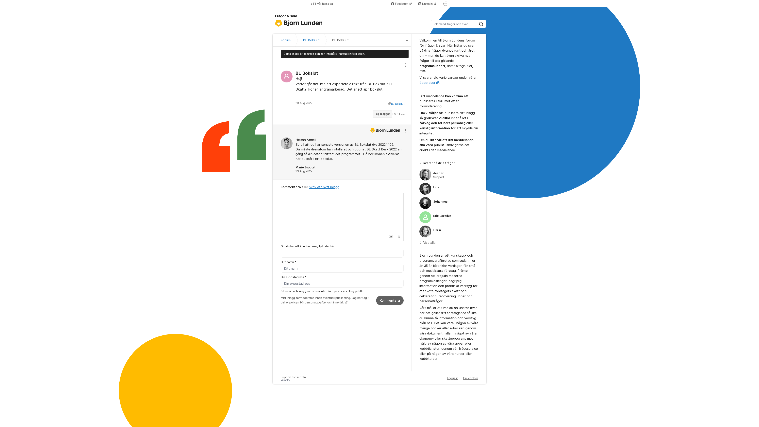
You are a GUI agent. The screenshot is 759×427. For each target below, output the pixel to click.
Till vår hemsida (323, 3)
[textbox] (342, 212)
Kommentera (390, 300)
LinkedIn (427, 3)
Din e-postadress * (293, 277)
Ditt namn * (288, 262)
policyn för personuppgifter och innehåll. (317, 302)
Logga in (452, 378)
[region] (342, 91)
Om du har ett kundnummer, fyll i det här (308, 246)
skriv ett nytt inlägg (324, 187)
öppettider (427, 83)
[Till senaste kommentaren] (407, 40)
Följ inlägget (382, 113)
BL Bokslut (398, 103)
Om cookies (470, 378)
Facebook (402, 3)
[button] (390, 236)
